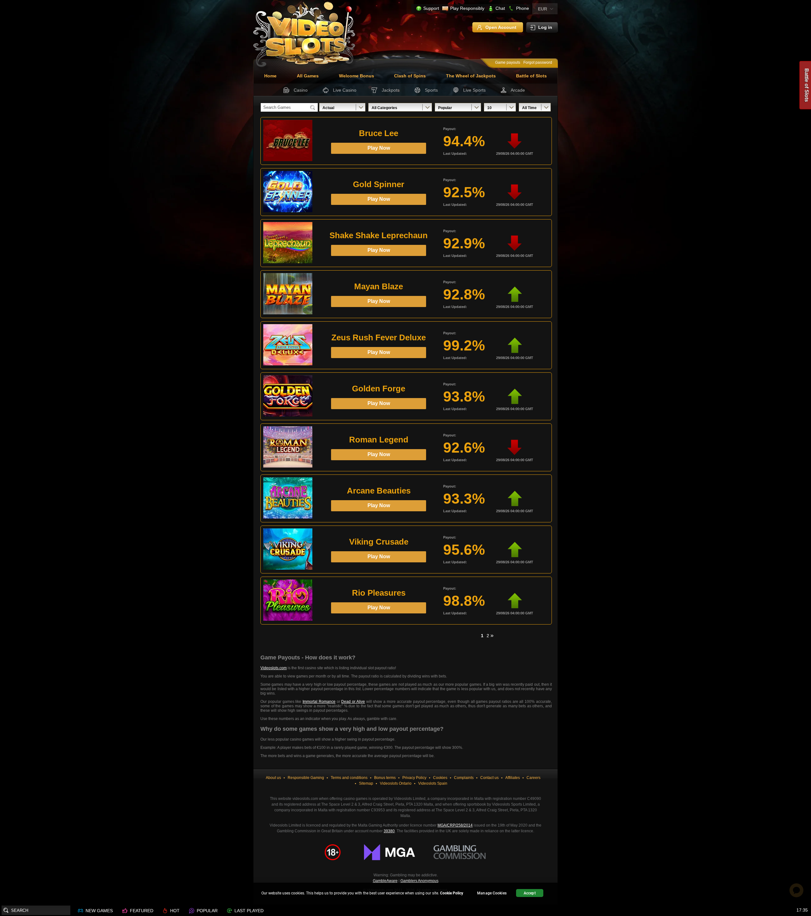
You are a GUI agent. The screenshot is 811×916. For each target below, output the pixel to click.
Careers (533, 777)
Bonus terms (385, 777)
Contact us (489, 777)
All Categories (384, 108)
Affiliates (512, 777)
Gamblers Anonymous (419, 881)
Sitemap (366, 783)
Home (270, 75)
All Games (308, 75)
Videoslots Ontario (396, 783)
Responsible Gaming (306, 777)
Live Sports (474, 90)
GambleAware (385, 881)
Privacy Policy (414, 777)
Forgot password (537, 62)
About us (273, 777)
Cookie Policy (451, 893)
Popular (445, 108)
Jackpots (390, 90)
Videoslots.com (273, 668)
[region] (405, 894)
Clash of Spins (410, 75)
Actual (328, 108)
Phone (522, 8)
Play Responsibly (467, 8)
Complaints (464, 777)
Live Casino (345, 90)
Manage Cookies (492, 893)
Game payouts (507, 62)
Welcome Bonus (356, 75)
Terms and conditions (349, 777)
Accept (530, 893)
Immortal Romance (319, 701)
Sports (431, 90)
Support (431, 8)
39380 (389, 831)
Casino (300, 90)
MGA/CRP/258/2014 (455, 825)
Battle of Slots (531, 75)
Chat (500, 8)
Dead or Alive (353, 701)
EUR (542, 8)
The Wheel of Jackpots (471, 75)
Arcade (517, 90)
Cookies (440, 777)
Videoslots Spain (432, 783)
